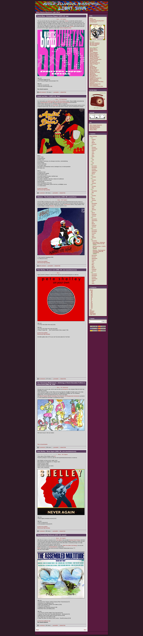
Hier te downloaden (42, 444)
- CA (91, 293)
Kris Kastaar (67, 204)
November (94, 167)
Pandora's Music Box (95, 84)
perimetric (92, 66)
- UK (62, 454)
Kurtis (66, 21)
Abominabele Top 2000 (47, 102)
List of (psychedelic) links (96, 86)
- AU (91, 291)
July (93, 141)
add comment (42, 92)
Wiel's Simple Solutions (96, 125)
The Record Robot (94, 57)
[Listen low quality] (42, 188)
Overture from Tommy (74, 540)
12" (55, 456)
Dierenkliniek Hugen (95, 127)
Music (58, 19)
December (94, 166)
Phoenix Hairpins (94, 54)
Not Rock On (93, 68)
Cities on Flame (94, 64)
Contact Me (93, 19)
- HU (91, 297)
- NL (60, 99)
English (64, 19)
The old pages (93, 45)
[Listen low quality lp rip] (43, 620)
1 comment (42, 192)
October (94, 147)
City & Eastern (60, 396)
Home (91, 18)
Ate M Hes (55, 105)
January (94, 183)
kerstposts (65, 389)
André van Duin (52, 101)
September (94, 148)
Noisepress (93, 76)
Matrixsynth (93, 74)
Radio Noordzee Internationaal (62, 102)
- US (61, 19)
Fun (91, 309)
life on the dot (93, 61)
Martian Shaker (93, 55)
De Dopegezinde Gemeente (72, 396)
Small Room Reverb (95, 62)
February (94, 144)
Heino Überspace (94, 80)
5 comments (42, 378)
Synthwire (92, 73)
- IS (91, 299)
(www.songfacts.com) (65, 27)
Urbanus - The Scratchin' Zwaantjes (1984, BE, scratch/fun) (99, 251)
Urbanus (52, 205)
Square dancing (94, 58)
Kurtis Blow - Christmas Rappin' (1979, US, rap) (99, 243)
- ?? (91, 308)
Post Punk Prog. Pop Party (96, 81)
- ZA (91, 307)
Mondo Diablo (93, 67)
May (93, 155)
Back (37, 629)
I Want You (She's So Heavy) (69, 545)
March (93, 142)
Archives (93, 133)
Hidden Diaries (93, 71)
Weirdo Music (93, 48)
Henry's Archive (94, 60)
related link (63, 92)
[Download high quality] (43, 189)
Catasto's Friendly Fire (95, 78)
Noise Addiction (94, 85)
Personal (92, 311)
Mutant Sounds (94, 50)
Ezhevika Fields (94, 75)
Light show (93, 314)
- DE (91, 294)
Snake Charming (52, 396)
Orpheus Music (94, 53)
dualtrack (92, 82)
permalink (56, 92)
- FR (91, 295)
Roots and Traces (94, 69)
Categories (93, 287)
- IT (91, 300)
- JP (91, 301)
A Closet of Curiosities (95, 59)
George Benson (53, 546)
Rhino (39, 548)
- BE (62, 199)
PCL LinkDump (94, 52)
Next (85, 629)
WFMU (91, 51)
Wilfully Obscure (94, 79)
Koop (91, 65)
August (94, 139)
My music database (95, 43)
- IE (91, 298)
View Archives (93, 136)
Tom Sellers (59, 540)
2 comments (42, 447)
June (93, 153)
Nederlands (64, 99)
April (93, 156)
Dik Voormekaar (62, 101)
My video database (94, 44)
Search (92, 318)
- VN (91, 306)
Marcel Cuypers (43, 396)
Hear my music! (94, 24)
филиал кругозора (95, 72)
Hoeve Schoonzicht (95, 126)
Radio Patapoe (93, 128)
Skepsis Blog (93, 129)
